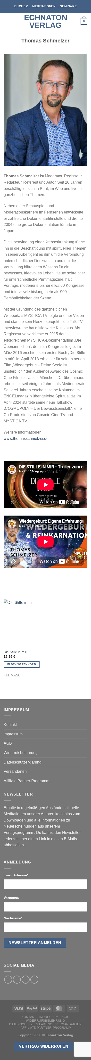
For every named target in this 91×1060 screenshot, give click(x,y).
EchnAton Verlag (45, 21)
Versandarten (15, 771)
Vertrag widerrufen (43, 1046)
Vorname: (11, 898)
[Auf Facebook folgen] (8, 980)
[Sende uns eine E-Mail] (26, 980)
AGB (8, 743)
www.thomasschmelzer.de (26, 438)
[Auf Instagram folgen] (17, 980)
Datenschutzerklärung (22, 762)
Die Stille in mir (15, 652)
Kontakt (10, 725)
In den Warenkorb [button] (21, 664)
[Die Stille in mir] (23, 623)
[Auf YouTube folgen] (34, 980)
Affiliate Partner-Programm (26, 781)
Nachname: (13, 918)
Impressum (13, 734)
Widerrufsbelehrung (21, 753)
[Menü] (6, 21)
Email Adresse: (16, 875)
